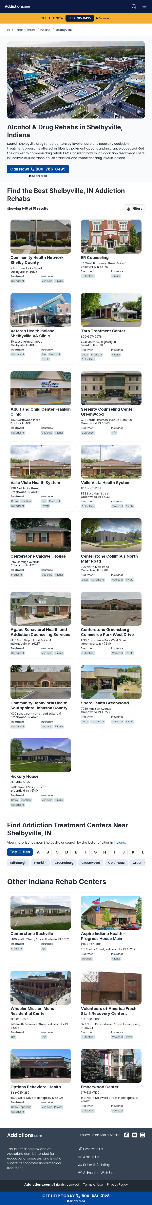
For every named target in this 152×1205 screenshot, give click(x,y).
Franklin (40, 862)
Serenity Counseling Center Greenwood (107, 412)
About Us (91, 1157)
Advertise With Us (98, 1172)
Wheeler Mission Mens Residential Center (32, 1011)
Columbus (116, 862)
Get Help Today (76, 1196)
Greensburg (63, 862)
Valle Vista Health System (35, 482)
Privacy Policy (117, 1184)
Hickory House (24, 776)
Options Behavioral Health (35, 1087)
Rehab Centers (25, 30)
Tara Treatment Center (103, 331)
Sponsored (105, 18)
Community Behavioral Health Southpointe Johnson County (38, 705)
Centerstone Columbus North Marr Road (109, 559)
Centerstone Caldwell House (38, 556)
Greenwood (90, 862)
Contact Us (93, 1149)
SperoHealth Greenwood (105, 703)
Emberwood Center (100, 1087)
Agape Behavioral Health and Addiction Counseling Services (40, 632)
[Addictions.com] (9, 30)
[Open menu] (144, 6)
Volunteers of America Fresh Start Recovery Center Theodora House (108, 1013)
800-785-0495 (80, 18)
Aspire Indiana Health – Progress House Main (103, 936)
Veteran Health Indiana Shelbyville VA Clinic (32, 333)
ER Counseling (95, 257)
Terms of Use (93, 1184)
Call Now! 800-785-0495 (38, 169)
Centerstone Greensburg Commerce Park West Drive (107, 632)
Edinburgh (18, 862)
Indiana (45, 30)
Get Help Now (52, 18)
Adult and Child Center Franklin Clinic (40, 412)
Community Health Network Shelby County (37, 260)
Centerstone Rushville (31, 933)
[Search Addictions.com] (134, 6)
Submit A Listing (96, 1164)
